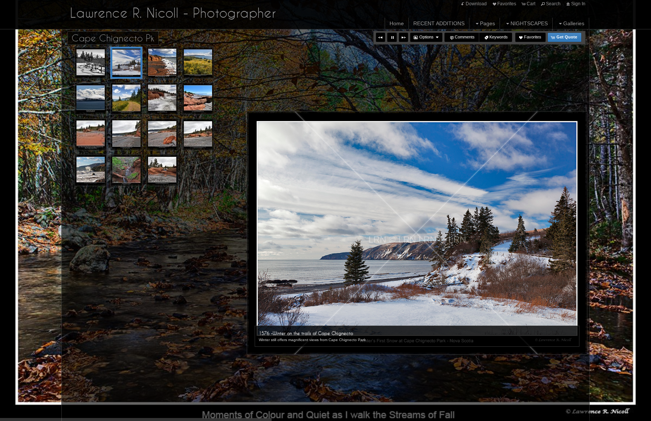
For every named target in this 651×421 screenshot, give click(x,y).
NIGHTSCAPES (529, 23)
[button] (380, 37)
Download (476, 3)
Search (553, 3)
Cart (531, 3)
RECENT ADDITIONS (439, 23)
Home (397, 23)
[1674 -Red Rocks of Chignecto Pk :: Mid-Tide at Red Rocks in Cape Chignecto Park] (162, 63)
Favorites (506, 3)
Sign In (578, 3)
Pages (487, 23)
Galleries (573, 23)
